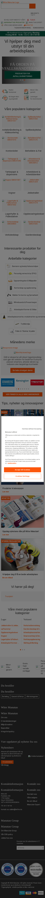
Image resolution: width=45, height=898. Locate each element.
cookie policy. (12, 463)
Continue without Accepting (31, 428)
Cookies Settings (23, 476)
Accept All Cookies (22, 470)
